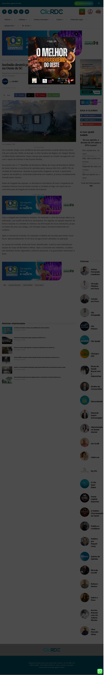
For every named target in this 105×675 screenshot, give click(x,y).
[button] (76, 34)
